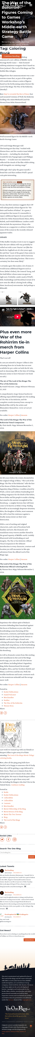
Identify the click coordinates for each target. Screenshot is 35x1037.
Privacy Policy (15, 1031)
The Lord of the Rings (12, 820)
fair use (11, 1000)
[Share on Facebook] (5, 712)
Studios (6, 700)
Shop (6, 817)
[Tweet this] (1, 712)
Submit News (29, 940)
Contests (7, 803)
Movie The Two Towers (12, 814)
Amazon (24, 415)
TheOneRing (9, 870)
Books (6, 792)
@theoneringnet (8, 872)
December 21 (17, 872)
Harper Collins (14, 415)
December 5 (17, 917)
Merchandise (9, 697)
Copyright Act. (27, 1000)
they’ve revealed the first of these (16, 94)
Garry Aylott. (6, 1031)
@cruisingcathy (8, 917)
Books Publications (11, 692)
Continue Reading (12, 56)
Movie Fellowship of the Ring (15, 809)
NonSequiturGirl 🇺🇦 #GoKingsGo (16, 914)
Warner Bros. (9, 706)
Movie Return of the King (13, 812)
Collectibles (8, 798)
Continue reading (17, 785)
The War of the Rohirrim (13, 703)
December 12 (17, 894)
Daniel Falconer (10, 695)
